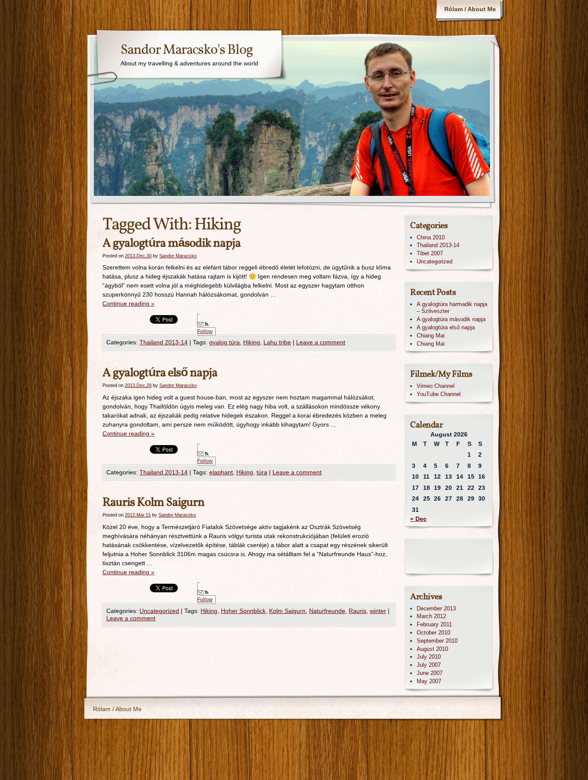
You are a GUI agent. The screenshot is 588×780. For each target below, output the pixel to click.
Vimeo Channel (436, 386)
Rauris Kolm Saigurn (153, 502)
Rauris (357, 610)
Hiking (251, 342)
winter (378, 610)
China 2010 (431, 237)
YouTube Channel (439, 394)
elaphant (221, 472)
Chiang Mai (431, 335)
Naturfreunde (327, 610)
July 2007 (429, 665)
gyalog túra (224, 342)
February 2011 (434, 624)
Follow (205, 331)
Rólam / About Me (470, 9)
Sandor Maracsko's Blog (187, 50)
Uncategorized (159, 610)
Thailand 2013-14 (163, 342)
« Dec (418, 518)
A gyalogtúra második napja (171, 243)
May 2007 (429, 681)
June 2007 (430, 673)
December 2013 (436, 608)
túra (262, 472)
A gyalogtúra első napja (159, 373)
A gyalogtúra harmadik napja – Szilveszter (452, 308)
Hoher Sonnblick (243, 610)
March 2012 (431, 616)
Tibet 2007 (430, 253)
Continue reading (128, 303)
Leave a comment (320, 342)
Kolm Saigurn (287, 610)
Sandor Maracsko (178, 255)
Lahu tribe (277, 342)
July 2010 (429, 656)
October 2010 (433, 632)
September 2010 (437, 641)
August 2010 (432, 649)
